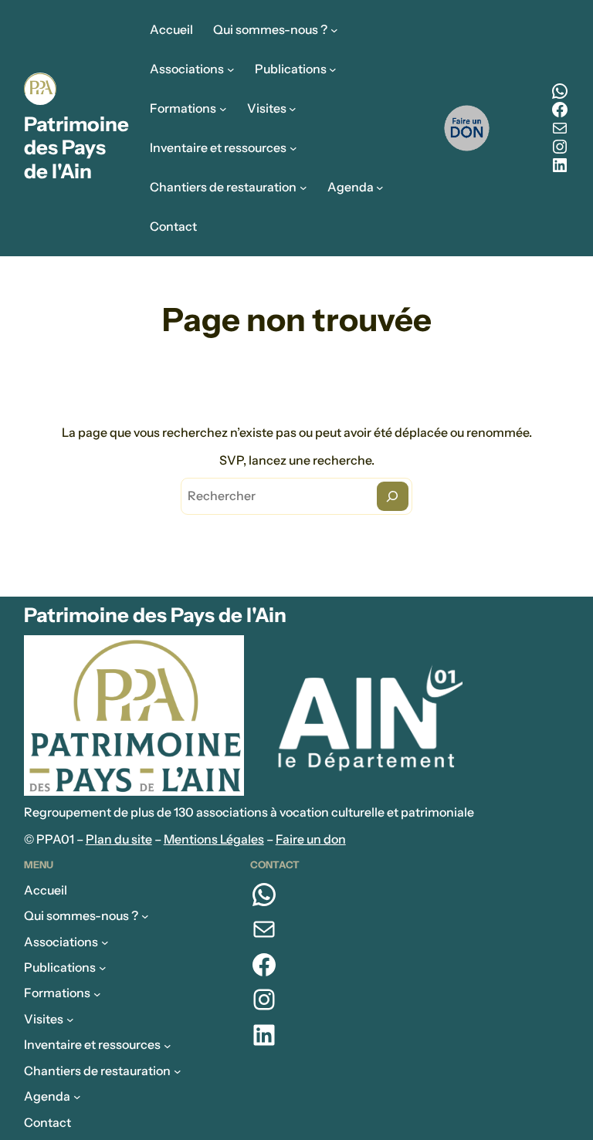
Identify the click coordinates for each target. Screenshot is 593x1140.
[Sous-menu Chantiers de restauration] (303, 187)
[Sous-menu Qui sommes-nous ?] (334, 30)
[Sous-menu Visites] (292, 109)
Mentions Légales (214, 839)
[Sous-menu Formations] (223, 109)
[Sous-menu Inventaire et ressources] (293, 148)
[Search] (392, 497)
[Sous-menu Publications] (333, 69)
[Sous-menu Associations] (231, 69)
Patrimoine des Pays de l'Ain (76, 148)
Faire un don (311, 839)
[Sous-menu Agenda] (380, 187)
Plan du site (119, 839)
